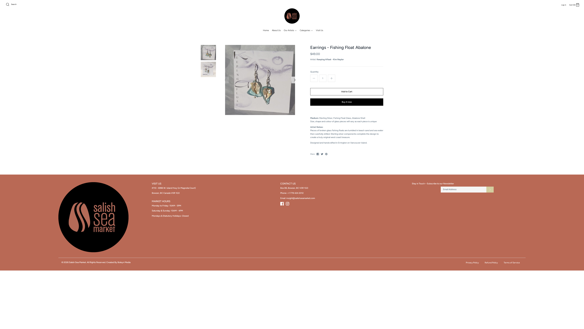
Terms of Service (512, 262)
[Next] (294, 80)
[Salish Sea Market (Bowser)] (292, 16)
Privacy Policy (472, 262)
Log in (563, 5)
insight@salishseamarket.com (300, 198)
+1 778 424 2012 (295, 193)
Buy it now (347, 102)
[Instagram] (287, 203)
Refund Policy (491, 262)
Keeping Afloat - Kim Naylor (330, 59)
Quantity (314, 72)
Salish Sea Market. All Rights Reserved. (87, 262)
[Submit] (490, 189)
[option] (260, 80)
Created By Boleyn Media (118, 262)
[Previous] (225, 80)
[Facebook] (282, 203)
